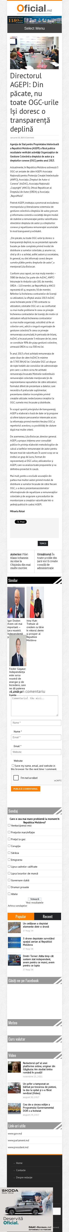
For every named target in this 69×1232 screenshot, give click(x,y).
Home (19, 1163)
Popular (21, 916)
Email (17, 746)
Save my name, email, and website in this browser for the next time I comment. (34, 767)
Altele (14, 894)
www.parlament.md (18, 1140)
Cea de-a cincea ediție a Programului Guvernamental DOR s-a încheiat (38, 1107)
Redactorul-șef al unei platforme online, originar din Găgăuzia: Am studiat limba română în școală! (39, 1067)
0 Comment (29, 137)
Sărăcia (15, 853)
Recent (48, 916)
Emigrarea (16, 859)
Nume (17, 731)
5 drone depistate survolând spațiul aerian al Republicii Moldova (38, 941)
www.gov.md (15, 1133)
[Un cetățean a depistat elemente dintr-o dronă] (14, 927)
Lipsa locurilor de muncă (24, 873)
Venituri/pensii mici (21, 825)
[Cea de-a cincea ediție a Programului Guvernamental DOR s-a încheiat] (14, 1108)
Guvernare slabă (20, 880)
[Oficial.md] (34, 9)
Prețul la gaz (18, 839)
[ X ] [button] (49, 1191)
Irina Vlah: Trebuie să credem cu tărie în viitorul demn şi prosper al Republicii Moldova (35, 630)
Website (18, 760)
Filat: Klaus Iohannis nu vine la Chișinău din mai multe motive (20, 561)
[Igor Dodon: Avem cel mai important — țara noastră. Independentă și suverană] (16, 602)
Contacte (21, 1170)
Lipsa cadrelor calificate (24, 866)
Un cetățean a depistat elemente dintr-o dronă (36, 925)
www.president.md (18, 1147)
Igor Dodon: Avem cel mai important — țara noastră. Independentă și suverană (15, 629)
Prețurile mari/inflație (23, 832)
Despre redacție (24, 1177)
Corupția (15, 846)
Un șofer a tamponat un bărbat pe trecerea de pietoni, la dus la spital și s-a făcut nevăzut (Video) (39, 1088)
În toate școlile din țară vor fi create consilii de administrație (47, 561)
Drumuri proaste (20, 887)
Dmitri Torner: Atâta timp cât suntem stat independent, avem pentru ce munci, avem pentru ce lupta (38, 960)
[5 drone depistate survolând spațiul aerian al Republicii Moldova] (14, 942)
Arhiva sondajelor (17, 905)
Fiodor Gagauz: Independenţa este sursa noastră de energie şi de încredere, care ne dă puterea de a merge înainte (17, 682)
